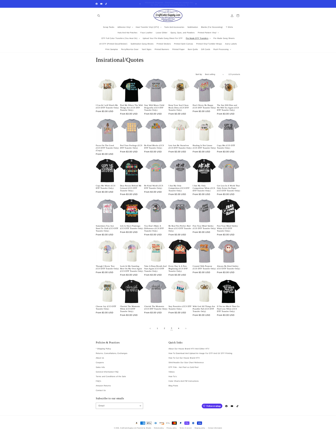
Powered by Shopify (144, 428)
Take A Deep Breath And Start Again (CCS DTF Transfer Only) (155, 268)
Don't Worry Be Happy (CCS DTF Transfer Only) (204, 106)
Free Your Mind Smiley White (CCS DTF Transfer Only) (227, 228)
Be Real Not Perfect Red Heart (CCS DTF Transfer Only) (180, 228)
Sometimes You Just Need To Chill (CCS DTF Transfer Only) (107, 228)
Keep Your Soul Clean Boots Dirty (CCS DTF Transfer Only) (179, 107)
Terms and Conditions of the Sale (111, 376)
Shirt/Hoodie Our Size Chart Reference (186, 362)
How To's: (173, 376)
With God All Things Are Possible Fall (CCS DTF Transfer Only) (204, 308)
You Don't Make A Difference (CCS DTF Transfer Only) (154, 228)
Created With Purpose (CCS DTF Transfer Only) (204, 267)
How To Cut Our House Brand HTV (184, 358)
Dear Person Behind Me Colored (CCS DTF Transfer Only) (131, 188)
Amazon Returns (103, 386)
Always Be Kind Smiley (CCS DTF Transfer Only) (228, 267)
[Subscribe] (140, 406)
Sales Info (100, 367)
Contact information (215, 428)
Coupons (100, 362)
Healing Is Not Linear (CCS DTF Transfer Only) (204, 146)
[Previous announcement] (140, 3)
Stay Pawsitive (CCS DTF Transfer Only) (180, 307)
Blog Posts (173, 386)
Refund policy (159, 428)
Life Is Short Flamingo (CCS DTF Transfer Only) (131, 227)
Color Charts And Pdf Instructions (184, 381)
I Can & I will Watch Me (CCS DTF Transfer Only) (107, 106)
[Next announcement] (196, 3)
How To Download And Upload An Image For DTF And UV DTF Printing (200, 353)
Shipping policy (200, 428)
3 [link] (171, 328)
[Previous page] (150, 328)
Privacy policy (172, 428)
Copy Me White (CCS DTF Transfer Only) (105, 187)
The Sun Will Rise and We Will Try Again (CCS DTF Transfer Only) (228, 107)
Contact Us (101, 390)
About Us (100, 358)
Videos (172, 372)
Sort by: (199, 74)
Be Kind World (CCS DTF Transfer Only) (153, 187)
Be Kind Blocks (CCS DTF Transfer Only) (154, 146)
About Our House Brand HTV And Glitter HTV (189, 349)
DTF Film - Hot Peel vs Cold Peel (183, 367)
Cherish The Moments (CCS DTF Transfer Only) (155, 307)
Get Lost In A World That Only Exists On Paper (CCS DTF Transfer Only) (228, 188)
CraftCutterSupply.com (128, 428)
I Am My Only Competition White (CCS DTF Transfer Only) (204, 188)
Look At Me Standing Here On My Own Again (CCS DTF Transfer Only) (131, 268)
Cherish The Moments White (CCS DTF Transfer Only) (130, 308)
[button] (99, 16)
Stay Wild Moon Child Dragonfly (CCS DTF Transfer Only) (154, 107)
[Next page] (186, 328)
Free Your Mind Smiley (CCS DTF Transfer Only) (204, 227)
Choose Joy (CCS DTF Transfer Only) (106, 307)
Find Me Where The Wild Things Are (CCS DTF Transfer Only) (131, 107)
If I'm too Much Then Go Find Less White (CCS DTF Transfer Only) (228, 308)
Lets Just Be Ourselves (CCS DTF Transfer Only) (180, 146)
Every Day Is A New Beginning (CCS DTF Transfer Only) (178, 268)
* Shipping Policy (103, 349)
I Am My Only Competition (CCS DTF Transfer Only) (179, 188)
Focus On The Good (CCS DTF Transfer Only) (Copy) (107, 147)
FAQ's (98, 381)
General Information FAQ (107, 372)
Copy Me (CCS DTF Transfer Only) (226, 146)
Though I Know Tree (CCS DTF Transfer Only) (107, 267)
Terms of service (186, 428)
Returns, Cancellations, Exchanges (111, 353)
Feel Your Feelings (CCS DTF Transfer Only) (131, 146)
